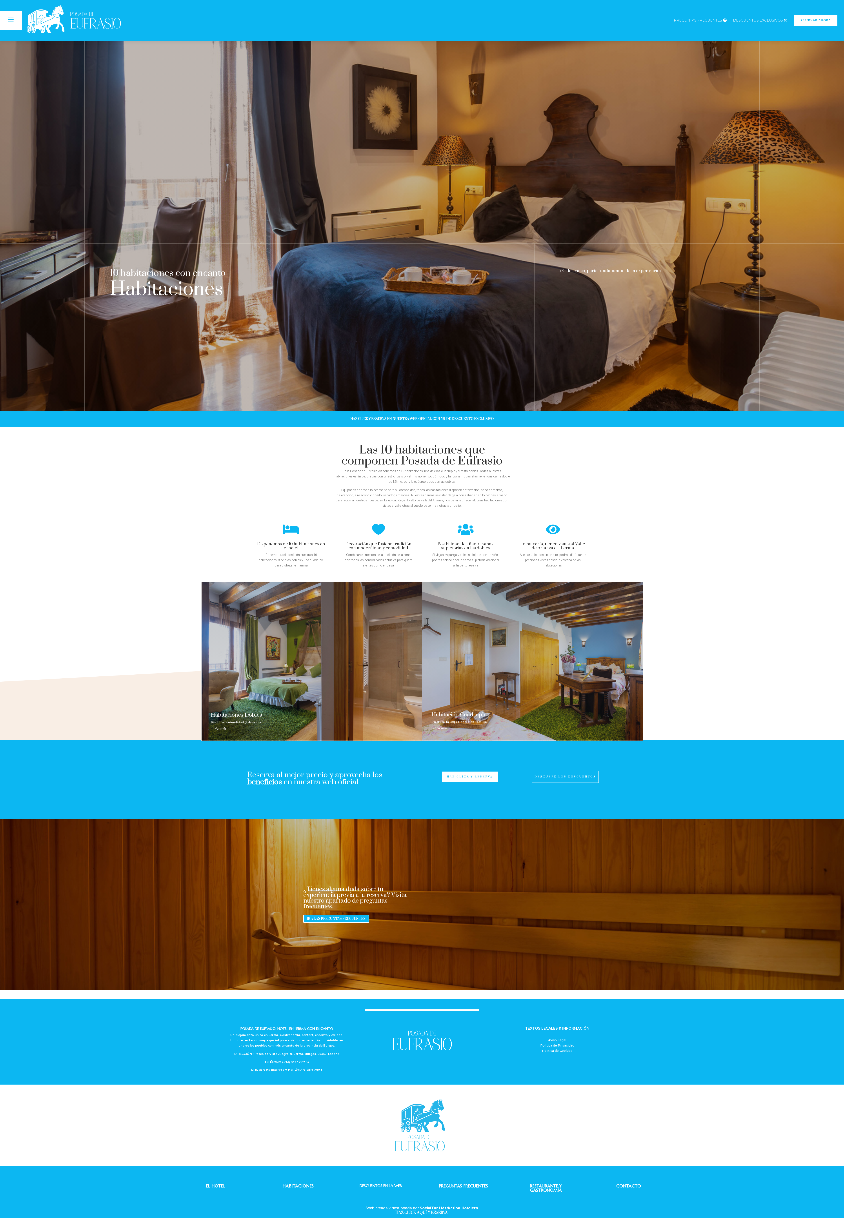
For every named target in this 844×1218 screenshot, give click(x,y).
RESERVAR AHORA (815, 20)
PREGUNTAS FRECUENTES (698, 20)
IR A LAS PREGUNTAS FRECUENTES (336, 919)
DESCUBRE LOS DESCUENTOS (565, 776)
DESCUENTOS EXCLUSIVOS (758, 20)
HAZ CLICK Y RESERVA (470, 776)
